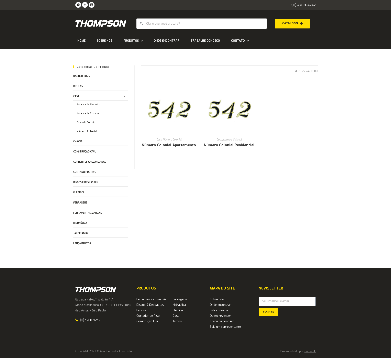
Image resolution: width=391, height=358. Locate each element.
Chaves (77, 141)
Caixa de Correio (86, 122)
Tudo (314, 71)
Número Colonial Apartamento (169, 145)
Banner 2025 (81, 76)
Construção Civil (84, 151)
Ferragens (80, 202)
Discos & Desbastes (150, 305)
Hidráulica (179, 305)
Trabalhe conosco (205, 41)
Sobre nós (104, 41)
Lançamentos (82, 243)
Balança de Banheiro (89, 104)
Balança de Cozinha (88, 113)
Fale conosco (219, 310)
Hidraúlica (80, 223)
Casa (159, 139)
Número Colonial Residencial (229, 145)
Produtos (131, 41)
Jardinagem (80, 233)
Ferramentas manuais (87, 212)
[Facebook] (78, 5)
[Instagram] (85, 5)
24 (307, 71)
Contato (238, 41)
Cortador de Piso (84, 172)
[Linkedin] (91, 5)
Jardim (177, 321)
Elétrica (79, 192)
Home (81, 41)
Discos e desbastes (85, 182)
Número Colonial (172, 139)
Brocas (78, 86)
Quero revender (220, 316)
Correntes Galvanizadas (89, 161)
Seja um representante (225, 327)
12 (302, 71)
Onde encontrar (166, 41)
